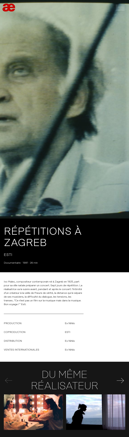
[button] (120, 380)
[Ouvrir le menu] (120, 7)
